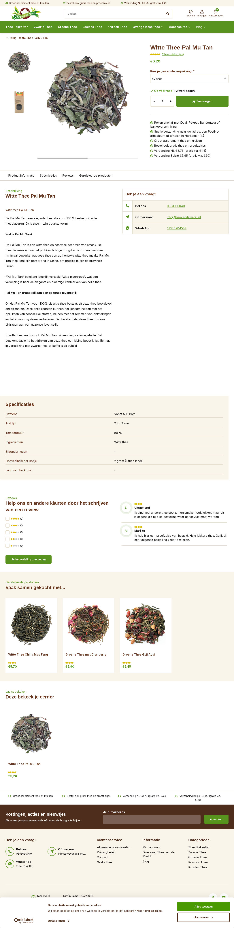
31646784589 (176, 228)
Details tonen (56, 920)
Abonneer (216, 819)
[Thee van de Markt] (33, 14)
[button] (132, 101)
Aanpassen (201, 917)
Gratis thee (104, 862)
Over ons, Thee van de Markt (159, 854)
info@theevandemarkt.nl (184, 217)
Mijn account (152, 847)
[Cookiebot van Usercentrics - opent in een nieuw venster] (24, 921)
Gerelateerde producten (95, 175)
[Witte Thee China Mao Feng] (31, 624)
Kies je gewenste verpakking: (172, 71)
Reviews (68, 175)
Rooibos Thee (92, 27)
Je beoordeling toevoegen (28, 559)
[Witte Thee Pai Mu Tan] (31, 733)
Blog (199, 27)
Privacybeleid (106, 852)
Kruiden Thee (117, 27)
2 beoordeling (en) (173, 54)
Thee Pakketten (16, 27)
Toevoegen (204, 101)
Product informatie (21, 175)
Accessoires (178, 27)
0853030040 (176, 206)
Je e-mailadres (114, 812)
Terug (13, 38)
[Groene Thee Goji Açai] (145, 624)
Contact (102, 857)
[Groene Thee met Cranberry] (88, 624)
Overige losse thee (146, 27)
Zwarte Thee (43, 27)
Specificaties (48, 175)
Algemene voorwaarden (113, 847)
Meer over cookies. (150, 910)
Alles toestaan (204, 906)
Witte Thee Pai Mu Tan (33, 38)
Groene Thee (67, 27)
